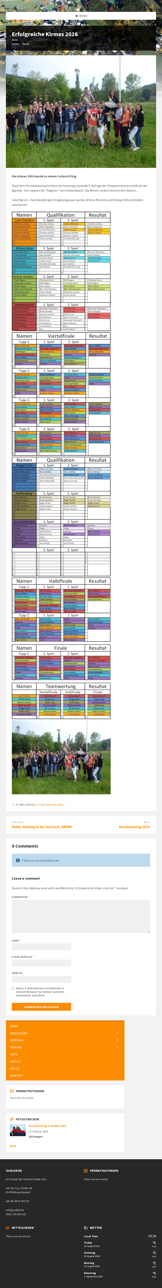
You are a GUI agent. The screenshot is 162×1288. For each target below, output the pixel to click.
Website (17, 973)
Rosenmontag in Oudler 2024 (47, 1126)
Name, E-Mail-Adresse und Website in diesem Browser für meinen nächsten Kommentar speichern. (40, 991)
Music (61, 804)
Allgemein (51, 804)
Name (16, 940)
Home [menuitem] (14, 1026)
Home (15, 44)
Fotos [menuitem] (14, 1069)
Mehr (13, 1146)
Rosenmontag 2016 (134, 827)
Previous (18, 822)
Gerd (39, 804)
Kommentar (21, 897)
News (26, 44)
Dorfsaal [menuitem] (17, 1040)
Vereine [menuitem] (16, 1047)
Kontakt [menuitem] (17, 1075)
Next (147, 822)
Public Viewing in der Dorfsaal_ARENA (42, 827)
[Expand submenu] (118, 1033)
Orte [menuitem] (14, 1054)
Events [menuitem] (15, 1061)
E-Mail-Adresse (23, 957)
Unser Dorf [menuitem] (19, 1033)
